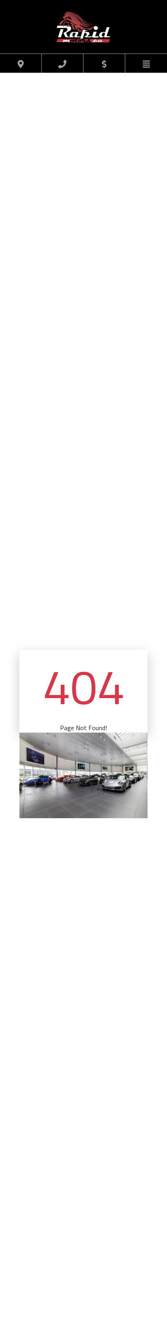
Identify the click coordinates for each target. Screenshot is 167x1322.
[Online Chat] (140, 1292)
